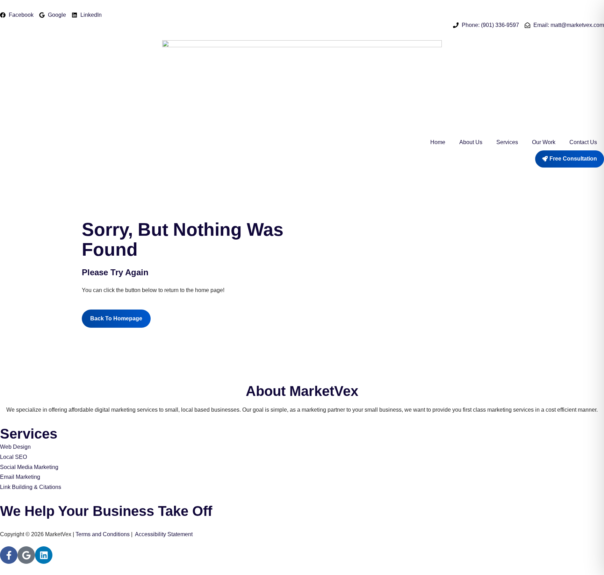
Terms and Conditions (103, 534)
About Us (470, 142)
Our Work (543, 142)
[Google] (26, 555)
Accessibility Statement (164, 534)
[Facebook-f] (8, 555)
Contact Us (583, 142)
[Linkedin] (43, 555)
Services (507, 142)
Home (437, 142)
